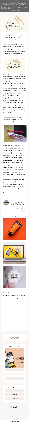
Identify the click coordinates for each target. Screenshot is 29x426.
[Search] (22, 378)
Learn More (13, 10)
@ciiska (14, 407)
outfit (14, 390)
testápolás (7, 192)
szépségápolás (14, 398)
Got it (18, 10)
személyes (14, 394)
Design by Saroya (14, 424)
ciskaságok (16, 421)
